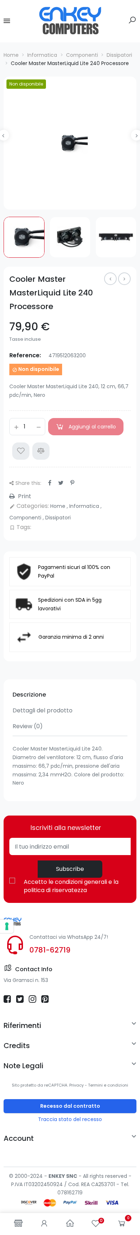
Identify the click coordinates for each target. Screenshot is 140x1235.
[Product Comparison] (41, 451)
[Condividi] (49, 483)
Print (24, 496)
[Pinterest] (72, 483)
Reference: (25, 355)
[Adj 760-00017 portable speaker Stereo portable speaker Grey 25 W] (124, 278)
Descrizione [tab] (29, 694)
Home (58, 506)
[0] (121, 1225)
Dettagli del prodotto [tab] (43, 710)
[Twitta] (61, 483)
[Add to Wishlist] (20, 451)
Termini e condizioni (108, 1085)
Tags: (20, 527)
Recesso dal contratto (70, 1106)
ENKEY (56, 1176)
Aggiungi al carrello (92, 426)
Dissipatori (58, 517)
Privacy (76, 1085)
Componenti (26, 517)
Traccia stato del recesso (70, 1119)
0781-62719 (49, 950)
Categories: (29, 506)
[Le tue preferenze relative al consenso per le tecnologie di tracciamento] (7, 926)
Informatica (85, 506)
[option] (70, 143)
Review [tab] (28, 726)
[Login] (44, 1224)
